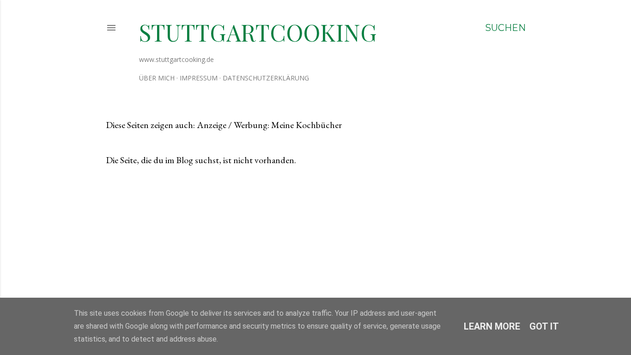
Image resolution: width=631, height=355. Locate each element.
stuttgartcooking (258, 32)
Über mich (157, 77)
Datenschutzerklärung (266, 77)
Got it (544, 326)
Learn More (492, 326)
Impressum (199, 77)
